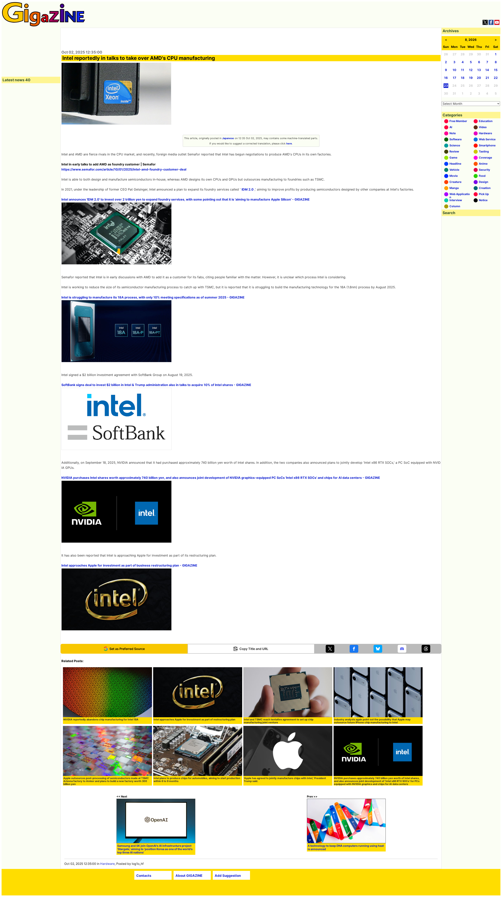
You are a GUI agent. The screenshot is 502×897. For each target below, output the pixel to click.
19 (471, 78)
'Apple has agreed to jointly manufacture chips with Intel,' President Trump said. (285, 780)
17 (454, 78)
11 (462, 70)
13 (479, 70)
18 (462, 78)
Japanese (228, 138)
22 (496, 78)
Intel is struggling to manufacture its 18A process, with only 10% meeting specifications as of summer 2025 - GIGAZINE (153, 297)
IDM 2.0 (248, 189)
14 (487, 70)
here (289, 143)
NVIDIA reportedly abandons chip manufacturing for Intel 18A (100, 719)
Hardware (107, 864)
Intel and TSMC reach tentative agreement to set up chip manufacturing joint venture (278, 721)
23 (446, 86)
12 (471, 70)
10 (454, 70)
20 (479, 78)
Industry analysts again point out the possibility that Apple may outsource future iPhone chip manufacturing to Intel (372, 721)
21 (487, 78)
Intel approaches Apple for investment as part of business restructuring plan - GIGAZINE (129, 565)
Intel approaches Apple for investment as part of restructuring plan (194, 719)
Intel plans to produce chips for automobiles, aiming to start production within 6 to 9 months (197, 780)
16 (446, 78)
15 (495, 70)
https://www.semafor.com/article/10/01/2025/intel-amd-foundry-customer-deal (123, 169)
